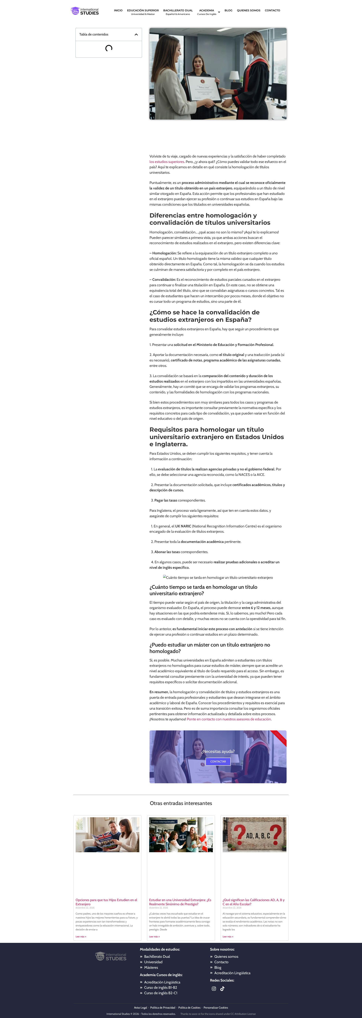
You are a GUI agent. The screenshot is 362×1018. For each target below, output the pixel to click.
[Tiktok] (222, 988)
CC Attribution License (243, 1014)
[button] (136, 34)
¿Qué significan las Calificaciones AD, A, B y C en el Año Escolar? (254, 902)
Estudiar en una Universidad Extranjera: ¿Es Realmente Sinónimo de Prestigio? (180, 902)
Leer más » (81, 936)
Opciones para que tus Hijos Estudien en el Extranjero (106, 902)
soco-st (196, 1014)
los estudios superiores (167, 161)
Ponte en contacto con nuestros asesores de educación (229, 719)
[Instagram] (214, 988)
